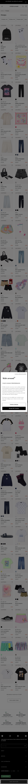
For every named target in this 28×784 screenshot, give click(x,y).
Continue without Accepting (20, 374)
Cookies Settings (14, 404)
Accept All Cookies (14, 408)
